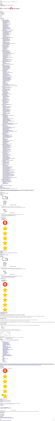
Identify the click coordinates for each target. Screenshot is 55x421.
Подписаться (2, 405)
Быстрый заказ (2, 256)
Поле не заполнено (10, 338)
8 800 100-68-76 (2, 12)
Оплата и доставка (2, 313)
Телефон (7, 338)
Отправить (2, 339)
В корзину (1, 194)
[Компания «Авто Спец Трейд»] (27, 8)
